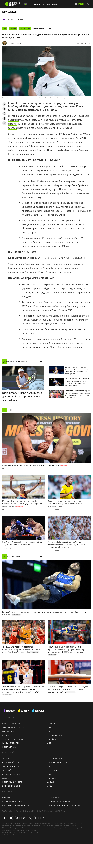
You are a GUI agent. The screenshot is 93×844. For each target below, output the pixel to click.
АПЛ (49, 743)
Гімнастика (7, 778)
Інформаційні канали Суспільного (64, 805)
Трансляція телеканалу (13, 727)
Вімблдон (13, 28)
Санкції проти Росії (11, 743)
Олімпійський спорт (12, 782)
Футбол (5, 735)
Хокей (50, 786)
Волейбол (52, 739)
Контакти (6, 797)
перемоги (13, 119)
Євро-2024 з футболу (12, 774)
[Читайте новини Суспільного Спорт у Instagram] (36, 818)
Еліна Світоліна (25, 28)
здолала (12, 127)
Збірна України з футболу (14, 766)
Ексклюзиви (52, 4)
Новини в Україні (39, 28)
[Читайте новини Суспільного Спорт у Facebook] (4, 818)
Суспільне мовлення (12, 801)
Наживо (10, 19)
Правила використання (58, 801)
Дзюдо (50, 782)
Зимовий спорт (9, 770)
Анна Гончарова (14, 43)
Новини (20, 19)
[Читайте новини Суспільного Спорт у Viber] (30, 818)
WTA (5, 28)
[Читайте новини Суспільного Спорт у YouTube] (11, 818)
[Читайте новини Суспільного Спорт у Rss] (17, 818)
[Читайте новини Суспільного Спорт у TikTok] (42, 818)
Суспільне (33, 830)
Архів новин (53, 797)
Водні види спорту (11, 786)
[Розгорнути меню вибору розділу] (25, 4)
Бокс (49, 774)
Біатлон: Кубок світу (12, 723)
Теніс (50, 28)
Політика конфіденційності (15, 805)
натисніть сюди (34, 832)
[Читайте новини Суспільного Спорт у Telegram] (23, 818)
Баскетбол (52, 770)
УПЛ (49, 727)
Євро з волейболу (37, 4)
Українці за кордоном (12, 739)
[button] (4, 104)
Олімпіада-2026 (9, 747)
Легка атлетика (54, 735)
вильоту (26, 343)
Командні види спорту (58, 762)
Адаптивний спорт (11, 762)
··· (67, 3)
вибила (12, 123)
